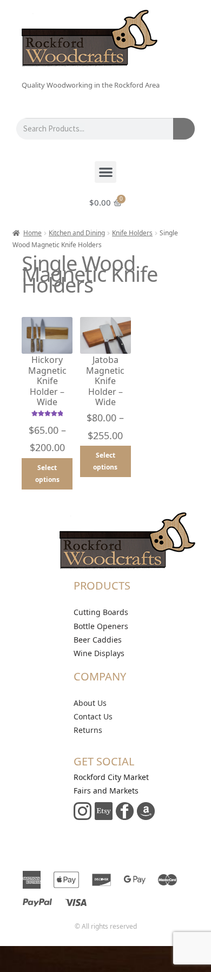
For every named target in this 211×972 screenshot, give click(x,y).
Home (32, 232)
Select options (47, 473)
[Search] (184, 129)
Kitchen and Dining (77, 232)
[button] (106, 172)
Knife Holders (132, 232)
